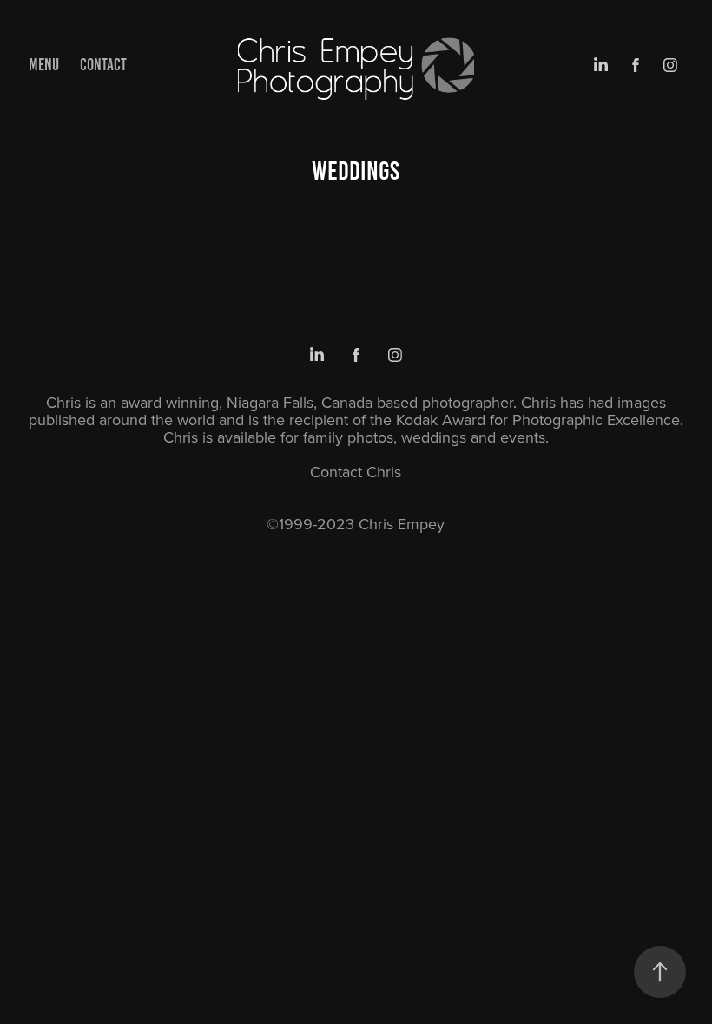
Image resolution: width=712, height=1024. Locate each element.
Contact (103, 65)
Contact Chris (355, 471)
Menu (44, 65)
